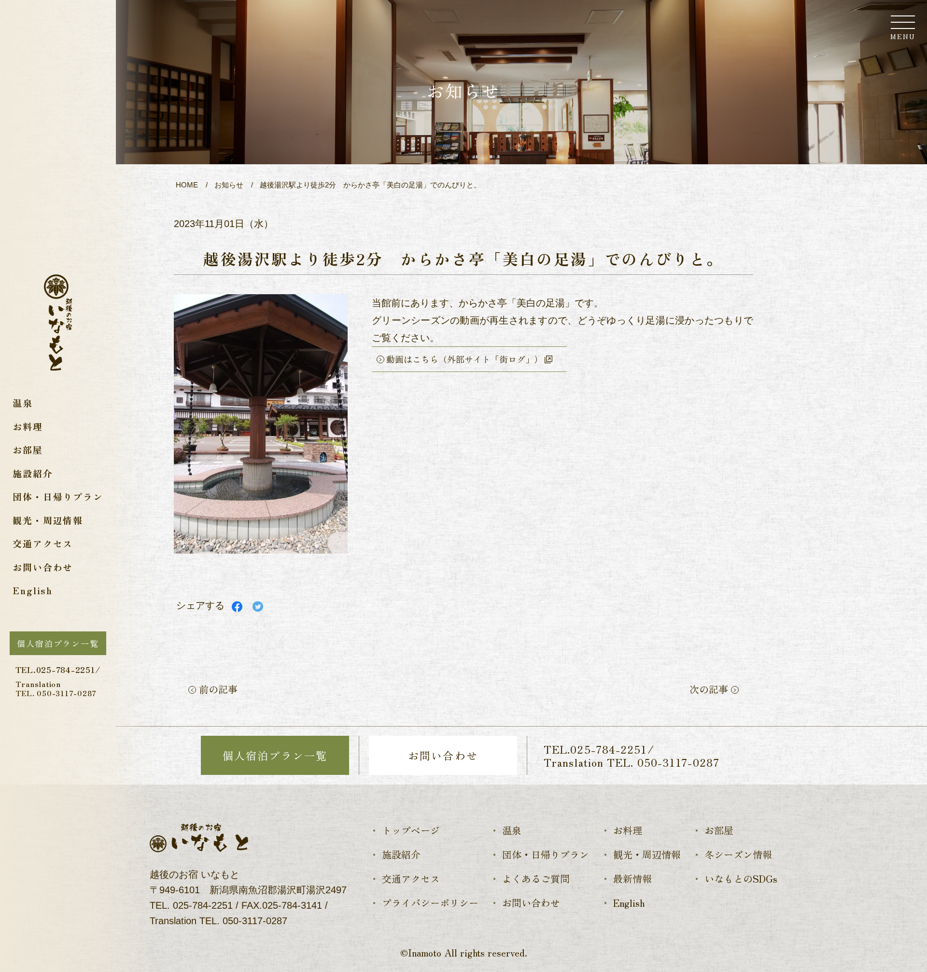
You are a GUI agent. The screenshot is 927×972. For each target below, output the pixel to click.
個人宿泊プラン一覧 (57, 643)
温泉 (23, 402)
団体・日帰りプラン (58, 496)
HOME (187, 185)
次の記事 (710, 689)
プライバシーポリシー (430, 903)
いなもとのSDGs (740, 879)
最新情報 (632, 879)
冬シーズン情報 (738, 854)
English (33, 590)
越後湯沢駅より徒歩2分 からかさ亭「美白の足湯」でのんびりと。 (370, 185)
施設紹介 (33, 473)
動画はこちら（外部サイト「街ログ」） (464, 359)
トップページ (411, 830)
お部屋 (27, 449)
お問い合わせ (43, 566)
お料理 (27, 426)
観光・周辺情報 (48, 520)
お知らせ (228, 185)
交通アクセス (43, 543)
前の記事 (217, 689)
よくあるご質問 (536, 879)
